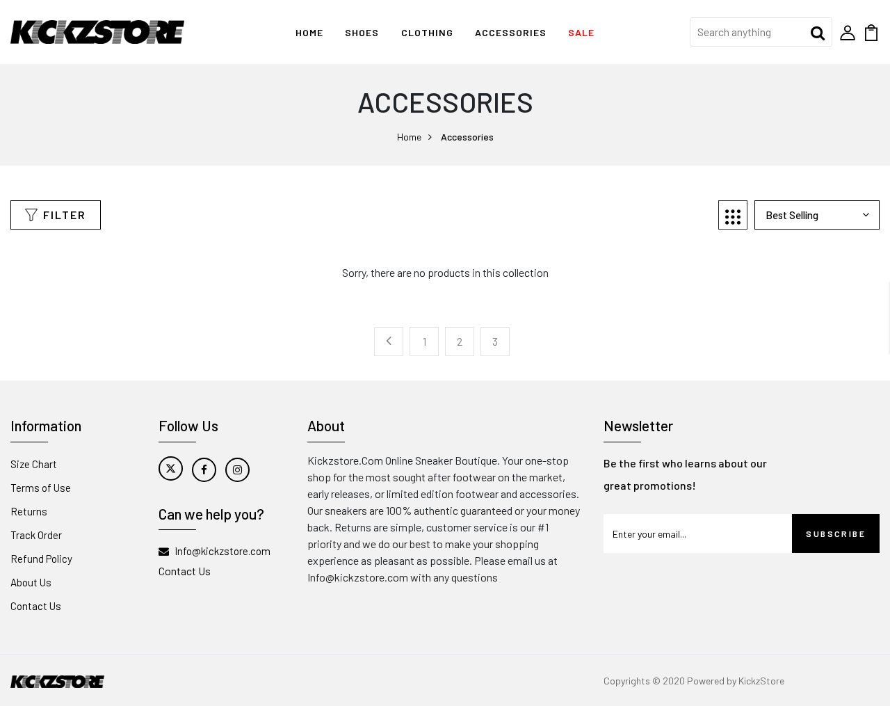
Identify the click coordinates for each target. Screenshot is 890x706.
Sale (581, 32)
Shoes (362, 32)
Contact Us (35, 606)
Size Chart (33, 464)
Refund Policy (41, 558)
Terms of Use (40, 487)
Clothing (427, 32)
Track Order (36, 535)
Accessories (511, 32)
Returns (28, 511)
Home (309, 32)
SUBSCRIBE (836, 533)
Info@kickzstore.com (222, 551)
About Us (30, 582)
